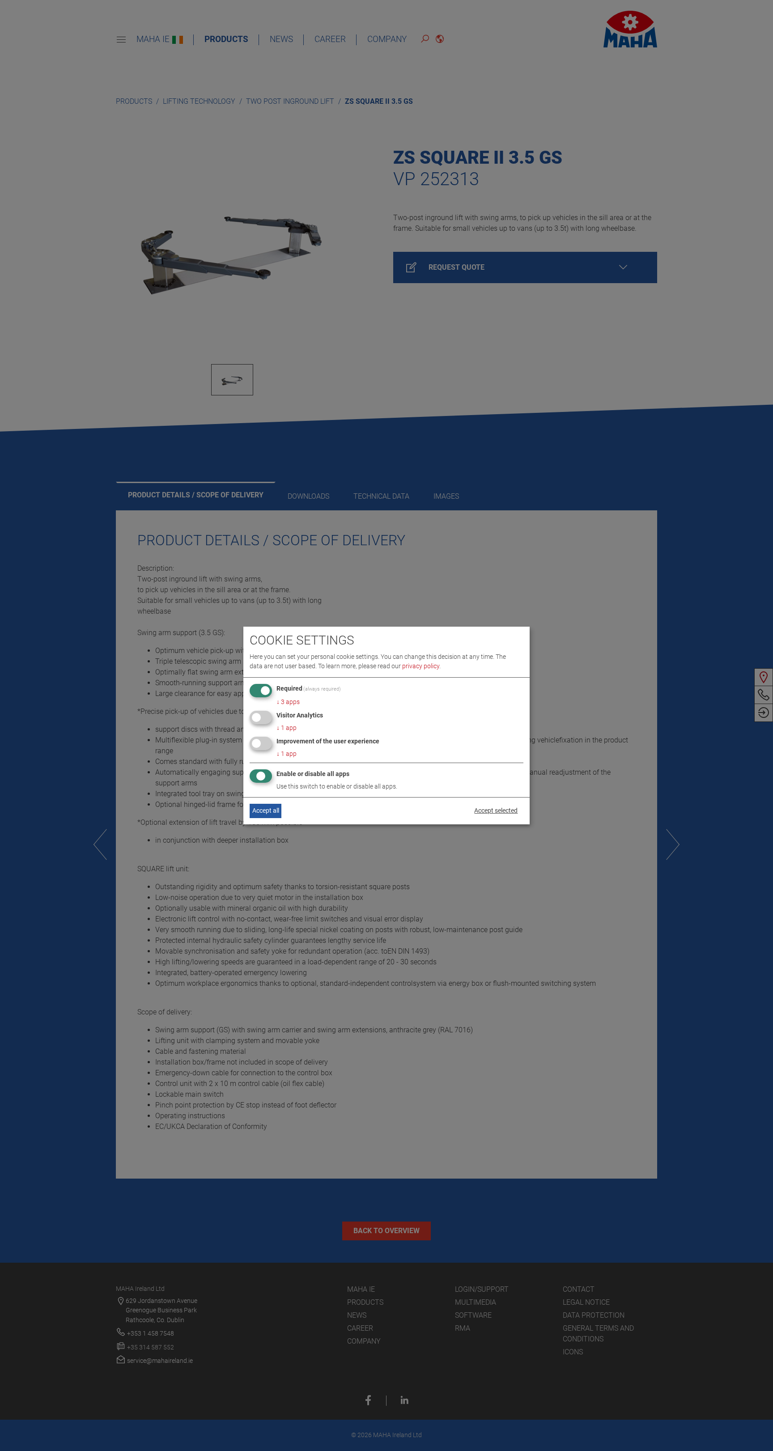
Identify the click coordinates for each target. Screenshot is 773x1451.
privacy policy (420, 666)
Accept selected (496, 810)
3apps (288, 701)
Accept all (265, 810)
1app (286, 727)
